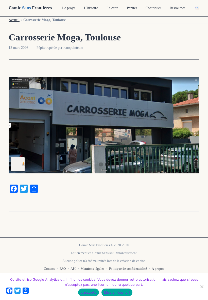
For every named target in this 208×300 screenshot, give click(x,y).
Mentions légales (92, 269)
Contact (49, 269)
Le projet (68, 8)
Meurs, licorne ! (117, 292)
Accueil (14, 20)
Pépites (132, 8)
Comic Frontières (30, 7)
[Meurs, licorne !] (201, 286)
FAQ (63, 269)
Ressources (177, 8)
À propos (158, 269)
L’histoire (91, 8)
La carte (112, 8)
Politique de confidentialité (128, 269)
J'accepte (88, 292)
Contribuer (153, 8)
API (73, 269)
